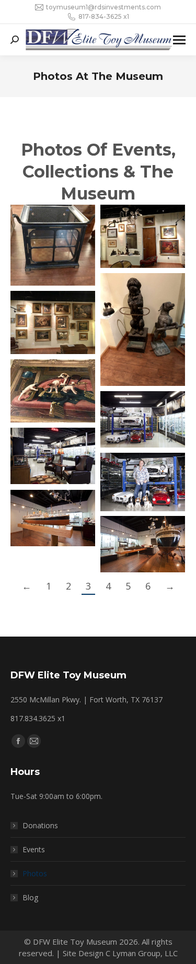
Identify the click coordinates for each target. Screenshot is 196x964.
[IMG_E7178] (52, 245)
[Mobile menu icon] (179, 40)
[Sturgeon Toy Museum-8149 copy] (52, 518)
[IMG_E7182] (52, 390)
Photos (34, 873)
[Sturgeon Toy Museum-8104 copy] (142, 482)
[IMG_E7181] (52, 322)
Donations (40, 825)
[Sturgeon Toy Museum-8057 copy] (142, 419)
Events (33, 849)
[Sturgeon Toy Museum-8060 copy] (52, 456)
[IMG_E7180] (142, 329)
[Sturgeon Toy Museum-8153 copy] (142, 544)
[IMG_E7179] (142, 236)
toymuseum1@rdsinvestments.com (103, 7)
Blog (30, 897)
